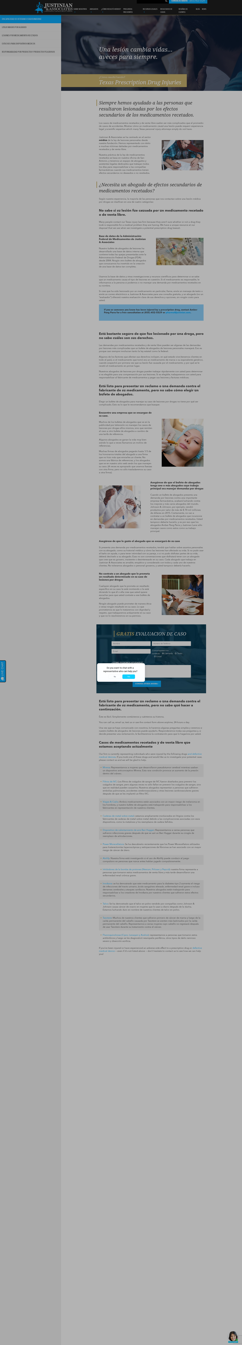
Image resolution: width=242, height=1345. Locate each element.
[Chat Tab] (121, 672)
